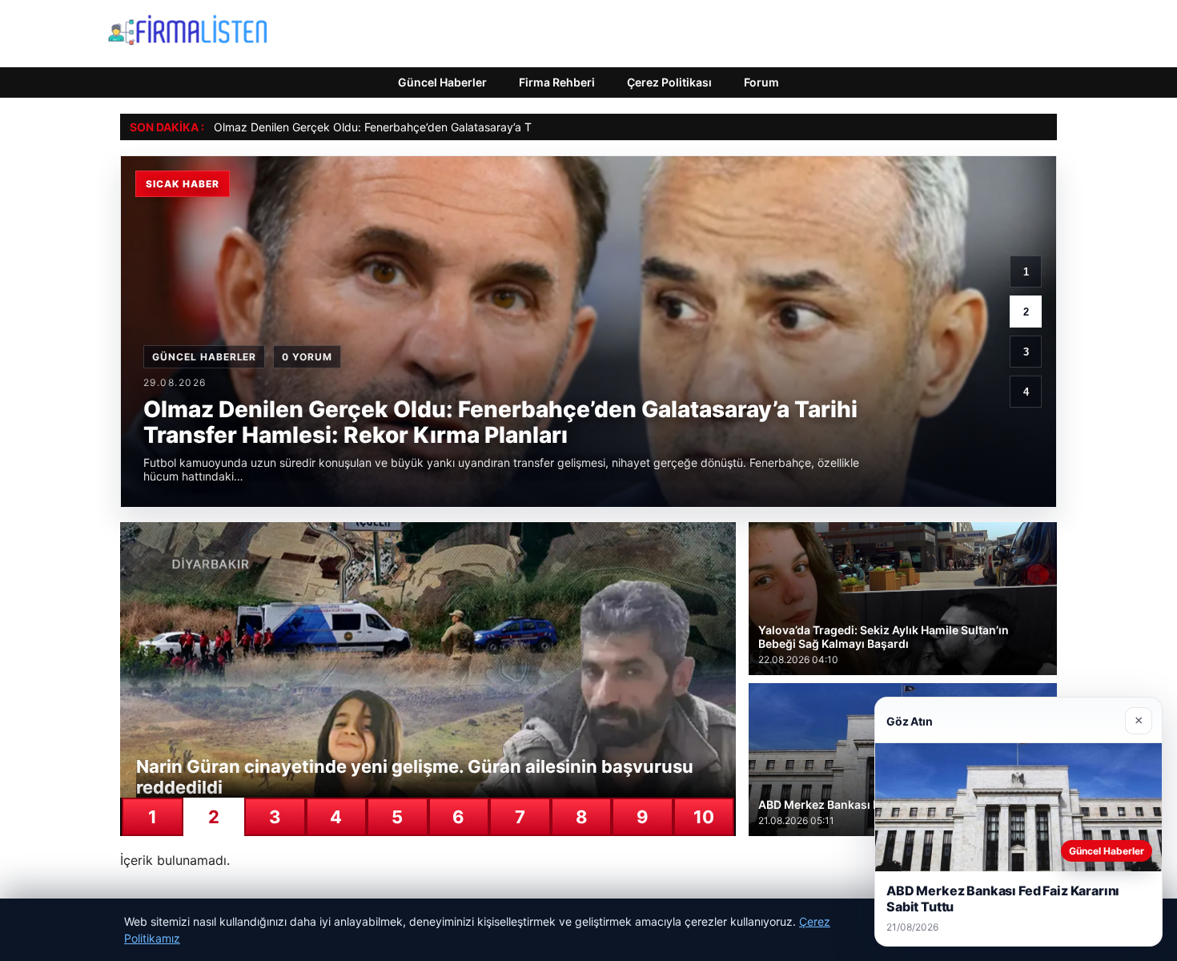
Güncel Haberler (442, 82)
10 (703, 816)
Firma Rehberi (557, 82)
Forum (761, 82)
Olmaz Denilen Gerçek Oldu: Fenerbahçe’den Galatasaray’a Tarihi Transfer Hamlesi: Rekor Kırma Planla (480, 127)
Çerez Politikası (669, 82)
